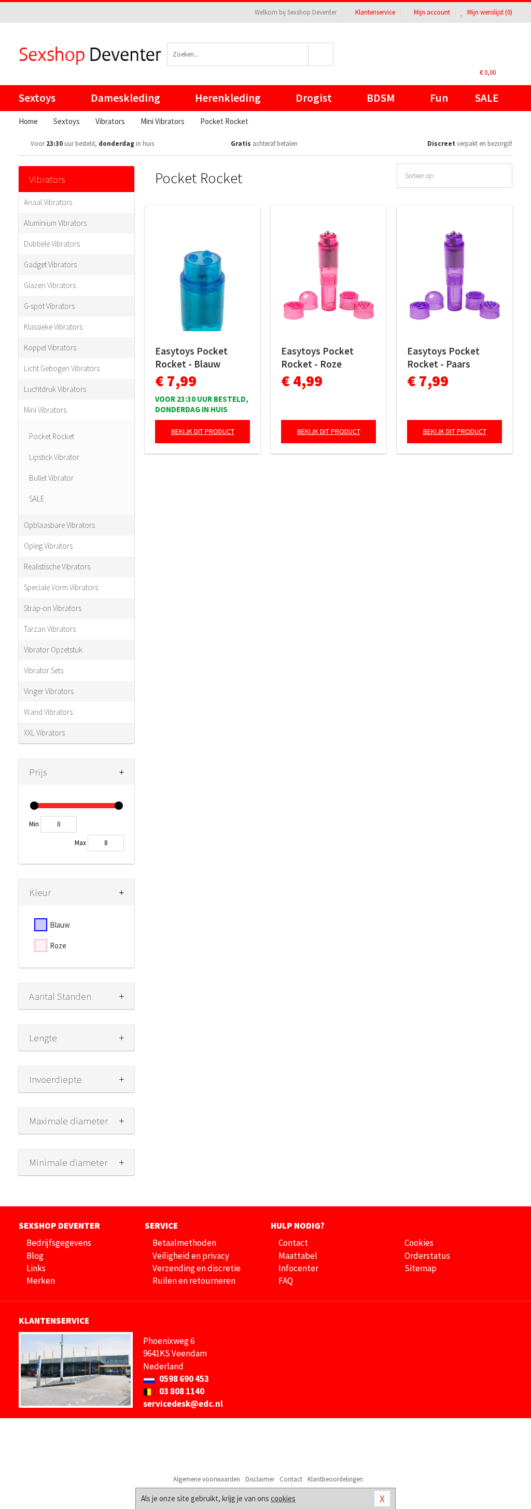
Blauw (60, 925)
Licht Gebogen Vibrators (62, 368)
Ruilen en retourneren (193, 1280)
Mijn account (432, 12)
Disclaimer (259, 1479)
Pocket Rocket (51, 436)
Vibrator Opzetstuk (53, 650)
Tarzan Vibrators (50, 629)
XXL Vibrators (44, 733)
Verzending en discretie (196, 1268)
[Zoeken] (321, 54)
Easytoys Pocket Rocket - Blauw (191, 357)
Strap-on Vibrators (52, 608)
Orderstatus (427, 1255)
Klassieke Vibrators (53, 327)
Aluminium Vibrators (55, 223)
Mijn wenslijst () (489, 12)
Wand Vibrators (48, 712)
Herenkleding (228, 98)
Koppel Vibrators (50, 347)
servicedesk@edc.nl (183, 1403)
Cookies (419, 1242)
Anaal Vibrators (48, 202)
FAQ (285, 1280)
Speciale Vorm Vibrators (61, 587)
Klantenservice (375, 12)
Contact (293, 1242)
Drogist (314, 98)
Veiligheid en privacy (190, 1255)
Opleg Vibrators (48, 546)
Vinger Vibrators (49, 691)
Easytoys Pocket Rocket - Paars (443, 357)
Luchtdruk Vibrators (55, 389)
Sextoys (37, 98)
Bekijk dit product (202, 431)
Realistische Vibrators (57, 567)
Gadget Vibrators (50, 264)
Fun (439, 98)
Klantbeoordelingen (335, 1479)
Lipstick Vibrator (54, 457)
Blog (35, 1255)
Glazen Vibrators (50, 285)
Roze (58, 945)
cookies (283, 1498)
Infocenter (298, 1268)
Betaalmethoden (184, 1242)
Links (36, 1268)
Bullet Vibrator (51, 478)
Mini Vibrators (45, 410)
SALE (487, 98)
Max (80, 842)
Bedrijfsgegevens (58, 1242)
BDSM (381, 98)
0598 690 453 (183, 1378)
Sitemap (420, 1268)
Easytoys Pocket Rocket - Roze (317, 357)
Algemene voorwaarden (206, 1479)
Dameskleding (125, 98)
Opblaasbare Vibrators (59, 525)
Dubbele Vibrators (52, 244)
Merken (40, 1280)
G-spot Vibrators (49, 306)
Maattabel (297, 1255)
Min (34, 824)
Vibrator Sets (43, 670)
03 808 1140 (181, 1391)
